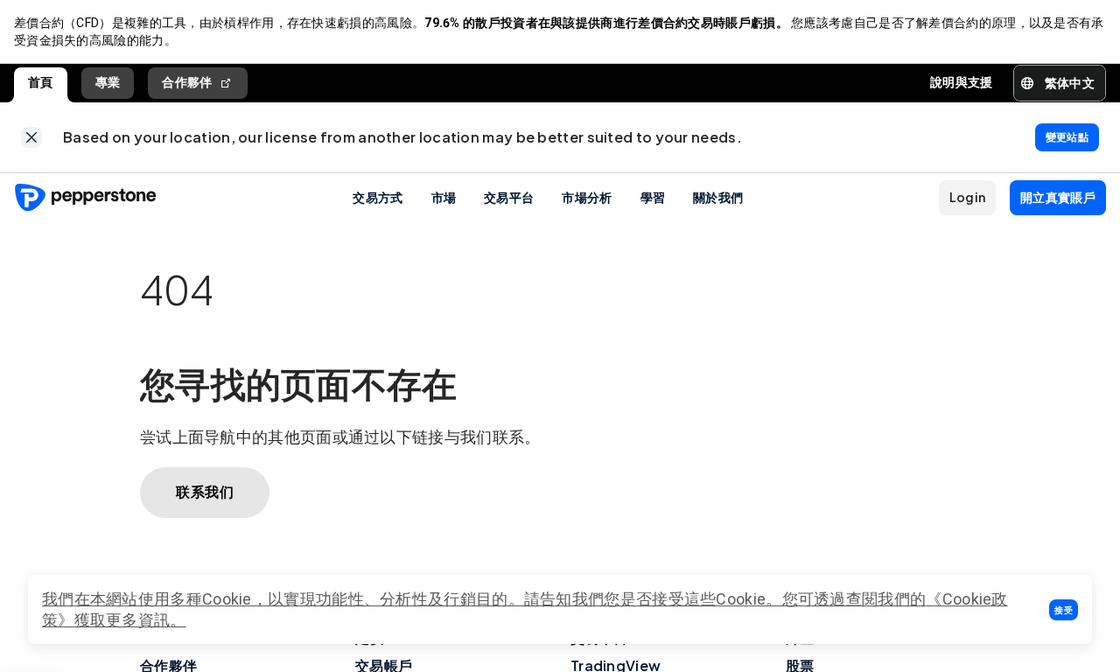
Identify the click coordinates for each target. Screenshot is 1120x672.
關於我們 (718, 197)
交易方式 (377, 197)
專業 (108, 82)
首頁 (40, 82)
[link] (31, 137)
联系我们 (205, 492)
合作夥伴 (187, 82)
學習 (653, 197)
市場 (444, 197)
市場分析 (587, 197)
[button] (1063, 609)
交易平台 (509, 197)
